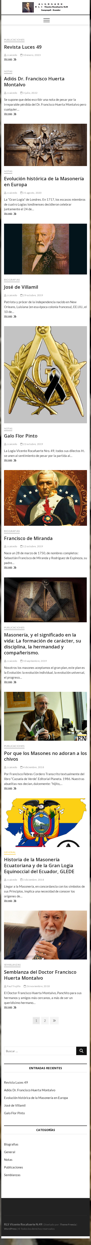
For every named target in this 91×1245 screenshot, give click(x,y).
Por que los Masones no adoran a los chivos (45, 756)
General (10, 852)
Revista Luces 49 (23, 47)
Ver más (12, 59)
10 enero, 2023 (32, 55)
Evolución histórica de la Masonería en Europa (44, 181)
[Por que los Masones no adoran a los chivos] (45, 716)
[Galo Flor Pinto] (45, 374)
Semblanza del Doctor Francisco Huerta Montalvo (40, 975)
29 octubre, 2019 (33, 295)
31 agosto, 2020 (32, 192)
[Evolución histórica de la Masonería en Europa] (45, 145)
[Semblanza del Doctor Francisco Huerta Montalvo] (45, 935)
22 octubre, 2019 (33, 444)
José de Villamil (21, 287)
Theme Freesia (68, 1224)
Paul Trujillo (13, 986)
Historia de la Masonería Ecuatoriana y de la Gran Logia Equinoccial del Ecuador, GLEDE (39, 865)
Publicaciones (14, 39)
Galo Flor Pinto (20, 435)
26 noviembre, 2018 (38, 986)
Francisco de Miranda (28, 538)
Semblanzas (12, 964)
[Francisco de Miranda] (45, 498)
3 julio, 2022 (30, 92)
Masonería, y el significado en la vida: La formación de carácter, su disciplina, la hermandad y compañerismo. (42, 643)
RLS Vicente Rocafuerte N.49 (23, 1224)
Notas (8, 71)
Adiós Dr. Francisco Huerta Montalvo (34, 81)
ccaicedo (11, 55)
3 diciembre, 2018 (33, 879)
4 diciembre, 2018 (33, 767)
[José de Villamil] (45, 249)
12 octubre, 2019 (33, 546)
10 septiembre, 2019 (35, 660)
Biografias (12, 279)
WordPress (10, 1228)
